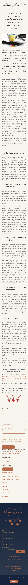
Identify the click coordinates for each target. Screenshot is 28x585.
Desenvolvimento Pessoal (10, 476)
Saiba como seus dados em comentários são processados (12, 452)
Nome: (4, 530)
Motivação (6, 493)
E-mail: (4, 536)
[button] (7, 469)
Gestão (5, 486)
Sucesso (5, 496)
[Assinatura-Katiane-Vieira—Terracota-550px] (14, 508)
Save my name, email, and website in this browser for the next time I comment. (13, 441)
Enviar (20, 551)
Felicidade (6, 483)
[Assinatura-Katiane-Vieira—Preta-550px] (12, 2)
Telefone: (5, 542)
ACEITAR (14, 581)
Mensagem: (5, 547)
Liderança (6, 489)
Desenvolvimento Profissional (12, 479)
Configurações (21, 578)
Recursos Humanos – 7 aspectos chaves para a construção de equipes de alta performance (14, 377)
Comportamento (8, 472)
